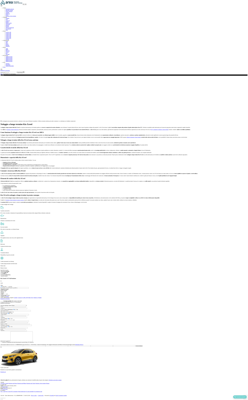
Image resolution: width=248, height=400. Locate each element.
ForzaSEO (52, 395)
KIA (1, 73)
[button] (1, 5)
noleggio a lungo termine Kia (13, 129)
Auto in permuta (4, 313)
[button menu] (26, 4)
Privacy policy (34, 395)
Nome (2, 306)
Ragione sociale (4, 323)
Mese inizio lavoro (4, 312)
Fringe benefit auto (22, 391)
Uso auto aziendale (30, 391)
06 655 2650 (4, 386)
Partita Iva (36, 297)
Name (2, 316)
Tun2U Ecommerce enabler (61, 395)
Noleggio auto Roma (12, 383)
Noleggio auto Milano (21, 383)
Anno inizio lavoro (4, 310)
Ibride (29, 297)
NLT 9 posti (8, 391)
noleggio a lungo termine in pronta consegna (15, 200)
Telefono (2, 330)
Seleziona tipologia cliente (6, 305)
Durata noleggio (4, 290)
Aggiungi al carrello (4, 289)
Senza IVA (4, 286)
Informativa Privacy (79, 344)
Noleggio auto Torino (30, 383)
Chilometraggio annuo (5, 295)
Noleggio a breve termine (40, 383)
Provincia (2, 319)
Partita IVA (3, 322)
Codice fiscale (3, 314)
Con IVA (10, 286)
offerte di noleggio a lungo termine (134, 137)
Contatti (6, 383)
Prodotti (39, 297)
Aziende (15, 297)
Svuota (7, 296)
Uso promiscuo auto (38, 391)
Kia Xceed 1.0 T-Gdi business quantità (8, 287)
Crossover (20, 297)
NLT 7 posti (3, 391)
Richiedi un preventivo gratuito (55, 380)
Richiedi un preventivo (5, 70)
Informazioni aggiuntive (5, 341)
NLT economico (14, 391)
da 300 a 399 (25, 297)
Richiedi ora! (3, 372)
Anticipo (2, 292)
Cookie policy (41, 395)
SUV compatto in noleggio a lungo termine (159, 129)
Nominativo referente (5, 325)
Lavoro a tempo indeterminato (7, 309)
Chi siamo (3, 383)
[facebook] (1, 393)
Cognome (3, 308)
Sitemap (47, 383)
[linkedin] (2, 393)
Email (2, 329)
